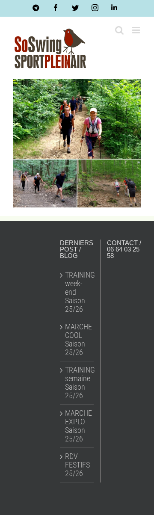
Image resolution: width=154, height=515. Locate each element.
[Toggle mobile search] (119, 30)
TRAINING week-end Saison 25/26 (77, 292)
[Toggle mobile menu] (136, 30)
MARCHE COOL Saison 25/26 (77, 340)
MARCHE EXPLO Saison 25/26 (77, 426)
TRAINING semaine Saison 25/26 (77, 383)
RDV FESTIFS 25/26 (77, 465)
